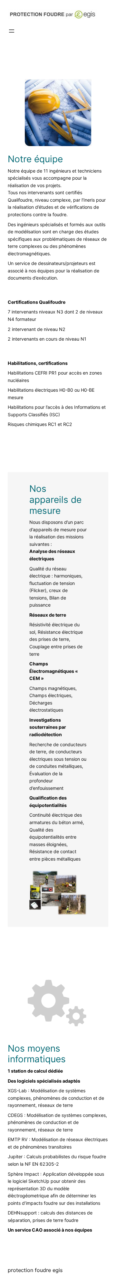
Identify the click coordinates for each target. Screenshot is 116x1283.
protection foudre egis (35, 1270)
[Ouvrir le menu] (11, 31)
